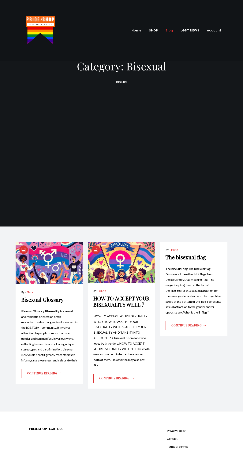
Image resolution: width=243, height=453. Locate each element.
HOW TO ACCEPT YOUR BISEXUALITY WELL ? (121, 301)
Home (136, 30)
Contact (172, 438)
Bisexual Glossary (42, 299)
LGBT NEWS (190, 30)
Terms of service (177, 446)
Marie (30, 292)
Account (214, 30)
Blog (169, 30)
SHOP (153, 30)
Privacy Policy (176, 430)
